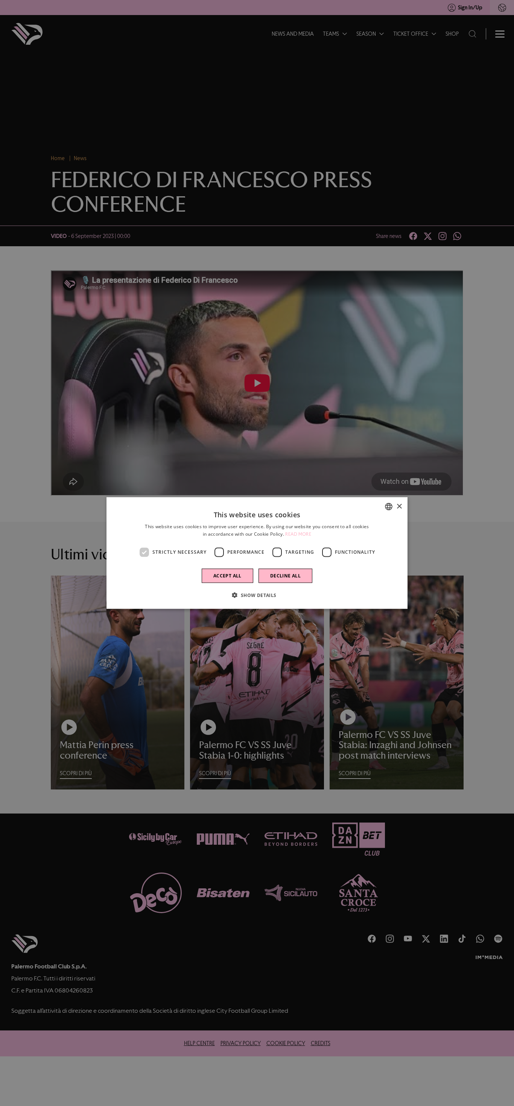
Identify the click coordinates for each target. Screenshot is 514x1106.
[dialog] (257, 553)
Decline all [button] (285, 575)
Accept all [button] (227, 575)
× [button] (399, 506)
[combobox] (388, 507)
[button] (256, 594)
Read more (298, 534)
